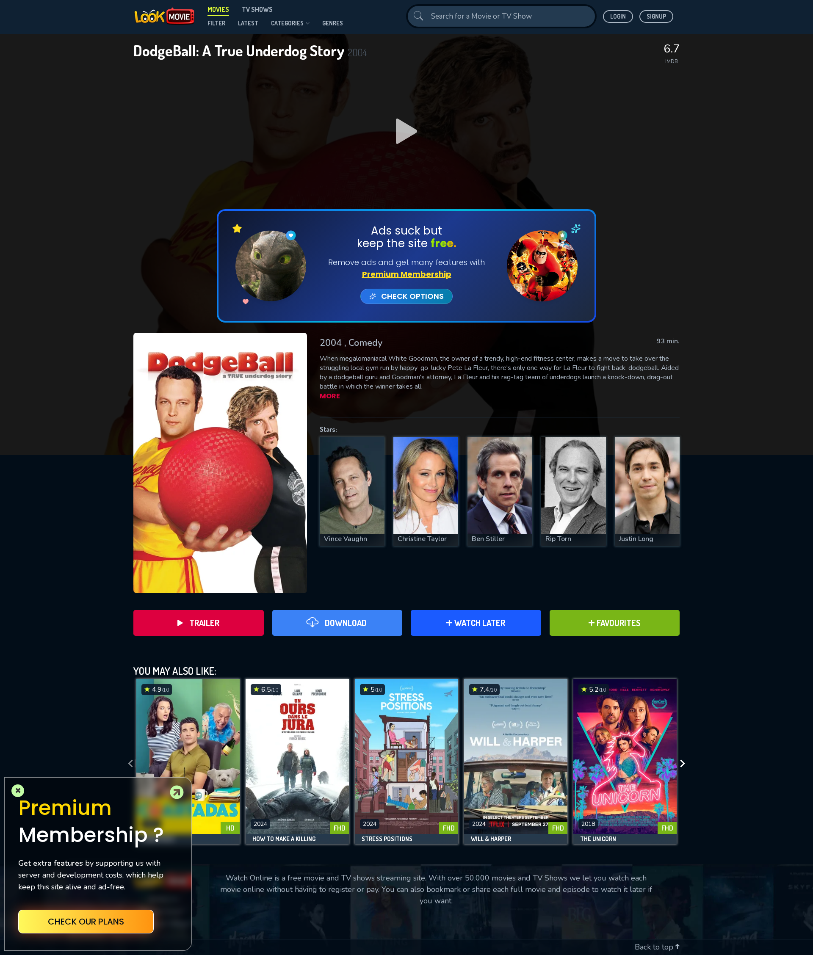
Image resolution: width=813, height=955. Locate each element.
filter (216, 23)
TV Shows (257, 9)
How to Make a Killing (283, 839)
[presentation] (128, 763)
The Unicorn (598, 839)
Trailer (204, 622)
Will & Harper (491, 839)
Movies (218, 9)
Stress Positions (387, 839)
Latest (248, 23)
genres (332, 23)
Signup (656, 16)
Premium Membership (406, 274)
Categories (287, 23)
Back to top (655, 947)
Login (618, 16)
